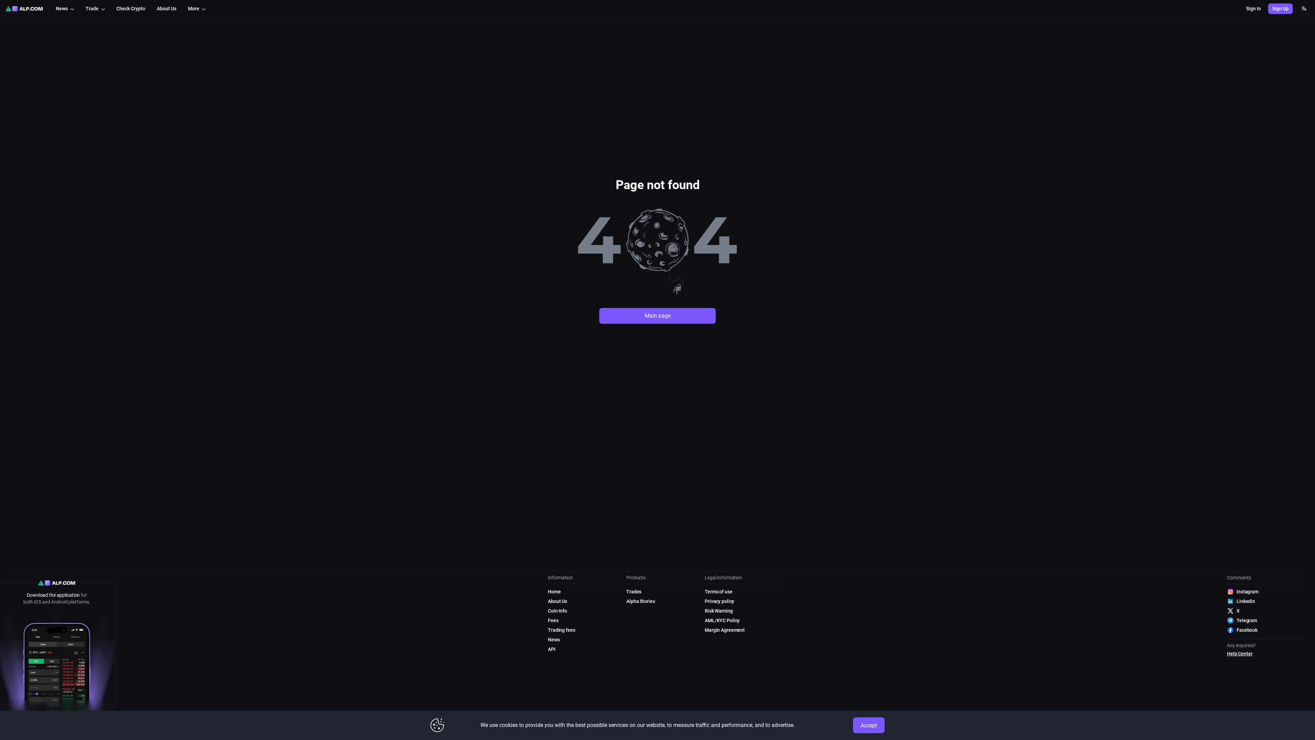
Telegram (1247, 620)
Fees (553, 620)
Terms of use (718, 591)
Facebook (1247, 630)
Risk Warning (719, 611)
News (554, 639)
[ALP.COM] (24, 8)
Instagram (1247, 591)
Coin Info (557, 611)
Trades (633, 591)
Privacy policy (719, 601)
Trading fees (561, 630)
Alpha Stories (640, 601)
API (551, 649)
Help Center (1240, 653)
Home (554, 591)
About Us (557, 601)
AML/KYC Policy (722, 620)
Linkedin (1246, 601)
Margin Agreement (725, 630)
